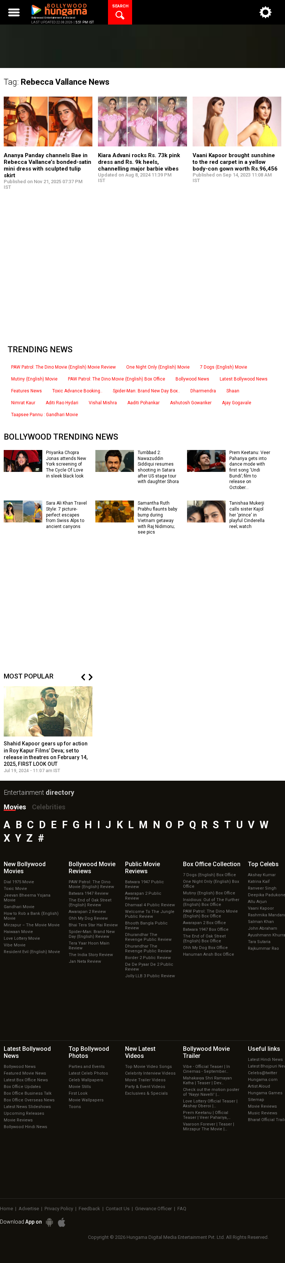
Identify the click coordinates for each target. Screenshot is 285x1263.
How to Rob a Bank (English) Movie (31, 916)
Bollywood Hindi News (25, 1126)
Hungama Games (265, 1093)
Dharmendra (203, 391)
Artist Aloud (259, 1086)
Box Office (211, 864)
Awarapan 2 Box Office (204, 922)
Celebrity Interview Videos (150, 1073)
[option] (48, 729)
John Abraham (262, 928)
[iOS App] (61, 1222)
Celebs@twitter (262, 1073)
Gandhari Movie (19, 906)
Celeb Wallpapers (86, 1080)
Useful (264, 1048)
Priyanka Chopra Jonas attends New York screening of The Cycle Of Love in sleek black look (66, 464)
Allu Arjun (257, 901)
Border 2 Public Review (148, 957)
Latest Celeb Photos (88, 1073)
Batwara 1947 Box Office (206, 929)
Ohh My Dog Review (88, 918)
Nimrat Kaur (23, 402)
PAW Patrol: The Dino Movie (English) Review (91, 884)
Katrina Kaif (259, 881)
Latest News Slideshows (27, 1106)
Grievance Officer (153, 1208)
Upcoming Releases (24, 1113)
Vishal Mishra (103, 402)
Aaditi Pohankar (143, 402)
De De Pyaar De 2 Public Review (149, 967)
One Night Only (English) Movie (158, 367)
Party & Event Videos (145, 1086)
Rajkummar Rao (263, 948)
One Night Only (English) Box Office (211, 884)
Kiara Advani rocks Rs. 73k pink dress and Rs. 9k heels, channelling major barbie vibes (139, 162)
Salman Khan (261, 921)
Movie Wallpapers (86, 1100)
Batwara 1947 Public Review (144, 884)
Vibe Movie (15, 945)
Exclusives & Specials (146, 1093)
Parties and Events (87, 1066)
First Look (78, 1093)
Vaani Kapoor (261, 908)
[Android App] (49, 1222)
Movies (15, 807)
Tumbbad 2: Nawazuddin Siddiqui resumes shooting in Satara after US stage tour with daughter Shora (158, 467)
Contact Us (118, 1208)
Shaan (232, 391)
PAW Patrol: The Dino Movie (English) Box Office (116, 379)
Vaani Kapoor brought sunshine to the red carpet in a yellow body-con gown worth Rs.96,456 (235, 162)
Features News (26, 391)
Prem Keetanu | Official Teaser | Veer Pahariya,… (206, 1115)
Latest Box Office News (26, 1080)
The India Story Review (91, 954)
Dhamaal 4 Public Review (150, 905)
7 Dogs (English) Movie (223, 367)
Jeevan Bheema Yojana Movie (27, 898)
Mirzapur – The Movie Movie (32, 925)
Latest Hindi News (265, 1059)
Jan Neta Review (85, 961)
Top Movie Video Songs (148, 1066)
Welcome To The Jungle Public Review (149, 914)
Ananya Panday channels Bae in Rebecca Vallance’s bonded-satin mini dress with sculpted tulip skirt (47, 165)
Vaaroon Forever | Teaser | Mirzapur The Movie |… (208, 1126)
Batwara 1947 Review (88, 893)
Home (6, 1208)
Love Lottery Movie (22, 938)
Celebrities (48, 807)
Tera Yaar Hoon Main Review (89, 946)
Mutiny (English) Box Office (209, 893)
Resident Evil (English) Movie (32, 951)
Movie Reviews (18, 1120)
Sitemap (256, 1099)
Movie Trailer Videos (145, 1080)
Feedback (89, 1208)
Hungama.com (263, 1079)
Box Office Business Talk (28, 1093)
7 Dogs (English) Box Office (209, 874)
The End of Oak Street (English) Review (90, 902)
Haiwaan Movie (18, 931)
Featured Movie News (25, 1073)
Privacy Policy (59, 1208)
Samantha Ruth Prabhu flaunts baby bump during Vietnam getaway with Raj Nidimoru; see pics (157, 518)
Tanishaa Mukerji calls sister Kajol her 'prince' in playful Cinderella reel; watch (247, 515)
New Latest (140, 1052)
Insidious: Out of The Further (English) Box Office (211, 902)
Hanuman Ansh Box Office (208, 954)
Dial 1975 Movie (19, 882)
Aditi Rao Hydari (62, 402)
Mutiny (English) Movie (34, 379)
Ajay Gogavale (236, 402)
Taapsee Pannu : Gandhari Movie (44, 414)
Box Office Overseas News (29, 1100)
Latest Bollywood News (244, 379)
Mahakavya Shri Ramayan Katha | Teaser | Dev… (207, 1080)
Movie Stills (80, 1086)
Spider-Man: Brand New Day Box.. (146, 391)
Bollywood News (192, 379)
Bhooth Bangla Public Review (146, 925)
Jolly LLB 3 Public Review (150, 976)
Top (263, 864)
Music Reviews (262, 1113)
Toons (75, 1106)
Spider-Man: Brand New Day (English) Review (92, 934)
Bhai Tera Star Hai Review (93, 925)
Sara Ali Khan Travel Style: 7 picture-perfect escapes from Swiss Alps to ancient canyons (66, 515)
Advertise (29, 1208)
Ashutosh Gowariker (191, 402)
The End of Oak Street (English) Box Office (204, 938)
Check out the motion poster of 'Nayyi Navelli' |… (211, 1092)
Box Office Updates (22, 1086)
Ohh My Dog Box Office (205, 947)
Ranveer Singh (262, 888)
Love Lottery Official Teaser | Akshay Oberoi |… (210, 1103)
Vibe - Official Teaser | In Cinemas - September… (206, 1069)
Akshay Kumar (262, 874)
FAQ (181, 1208)
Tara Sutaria (259, 941)
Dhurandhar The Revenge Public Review (148, 937)
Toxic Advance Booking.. (77, 391)
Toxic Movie (15, 888)
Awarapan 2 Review (87, 911)
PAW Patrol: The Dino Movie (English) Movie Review (63, 367)
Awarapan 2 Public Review (143, 896)
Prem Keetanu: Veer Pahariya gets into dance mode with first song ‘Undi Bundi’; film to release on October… (249, 470)
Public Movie (142, 868)
